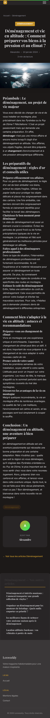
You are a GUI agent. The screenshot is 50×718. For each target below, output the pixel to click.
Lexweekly (10, 657)
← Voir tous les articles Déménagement (23, 556)
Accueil (6, 15)
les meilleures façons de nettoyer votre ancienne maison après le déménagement (22, 620)
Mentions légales (10, 695)
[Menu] (44, 2)
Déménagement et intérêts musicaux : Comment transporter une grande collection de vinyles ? (24, 596)
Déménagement (19, 15)
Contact (6, 700)
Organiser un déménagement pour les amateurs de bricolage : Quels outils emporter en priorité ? (24, 608)
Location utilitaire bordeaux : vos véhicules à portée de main (22, 631)
